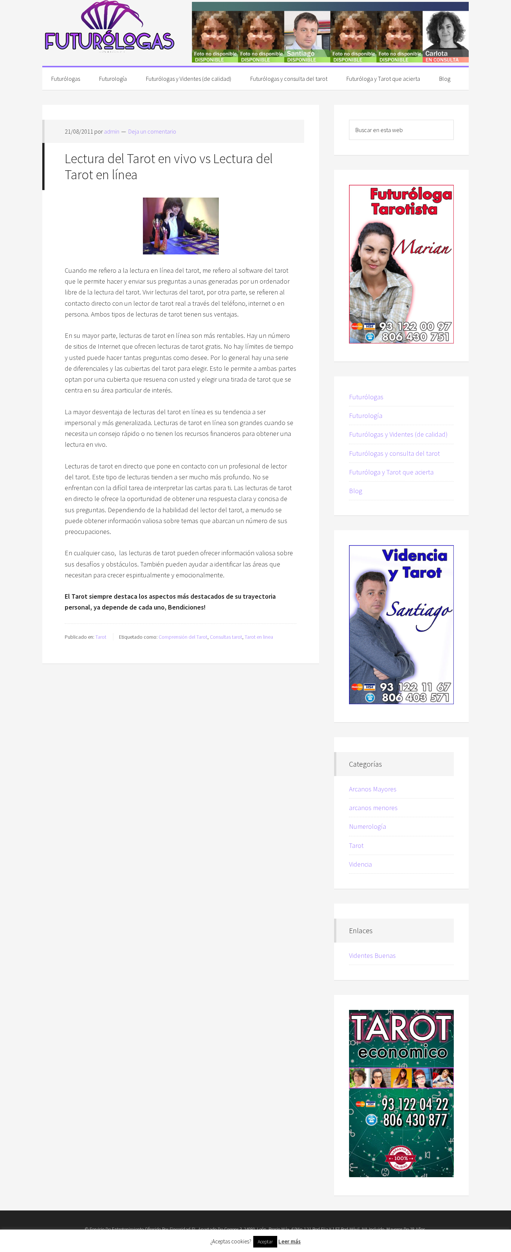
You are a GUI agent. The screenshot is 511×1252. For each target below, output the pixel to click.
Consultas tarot (226, 636)
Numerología (367, 826)
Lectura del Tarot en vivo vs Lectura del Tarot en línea (169, 166)
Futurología (365, 415)
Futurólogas (109, 26)
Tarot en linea (259, 636)
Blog (355, 490)
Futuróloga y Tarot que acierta (391, 472)
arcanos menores (373, 807)
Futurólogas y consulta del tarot (394, 453)
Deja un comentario (152, 131)
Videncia (360, 864)
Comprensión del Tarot (183, 636)
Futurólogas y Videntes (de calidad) (398, 434)
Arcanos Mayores (373, 789)
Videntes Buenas (372, 955)
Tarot (100, 636)
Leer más (289, 1241)
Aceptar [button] (265, 1242)
